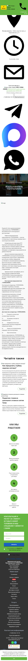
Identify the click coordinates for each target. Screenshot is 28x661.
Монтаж (14, 581)
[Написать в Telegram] (14, 122)
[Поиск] (26, 1)
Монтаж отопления (14, 620)
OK (14, 658)
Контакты (14, 594)
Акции (14, 579)
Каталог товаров (14, 577)
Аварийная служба (14, 626)
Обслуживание (14, 583)
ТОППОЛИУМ (14, 230)
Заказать (14, 544)
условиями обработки (9, 653)
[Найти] (14, 95)
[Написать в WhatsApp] (14, 171)
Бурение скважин (14, 609)
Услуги (14, 585)
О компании (14, 574)
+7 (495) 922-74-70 (9, 97)
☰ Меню (3, 7)
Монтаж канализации (14, 622)
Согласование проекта (14, 607)
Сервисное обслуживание (14, 624)
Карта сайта (14, 596)
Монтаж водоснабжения (14, 618)
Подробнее (22, 389)
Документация (14, 588)
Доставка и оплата (14, 590)
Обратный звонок (19, 97)
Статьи (14, 598)
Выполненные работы (14, 592)
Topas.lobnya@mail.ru (14, 635)
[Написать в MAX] (14, 147)
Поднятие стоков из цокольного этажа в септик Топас (13, 400)
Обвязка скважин (14, 611)
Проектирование (14, 605)
